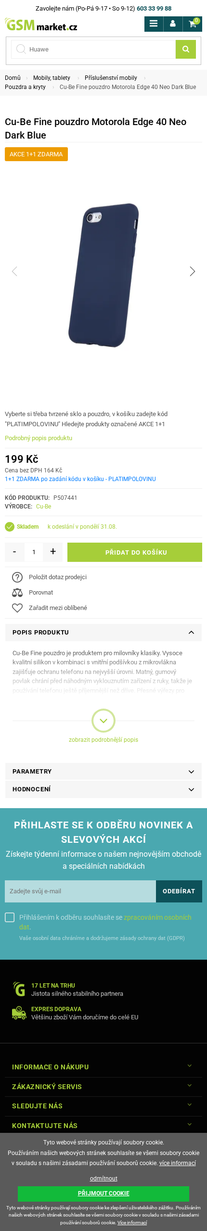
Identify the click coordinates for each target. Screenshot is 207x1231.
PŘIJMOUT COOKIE (103, 1193)
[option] (103, 271)
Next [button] (192, 271)
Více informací (132, 1222)
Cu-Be (43, 506)
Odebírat (179, 891)
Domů (13, 78)
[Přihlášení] (173, 24)
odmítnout (103, 1178)
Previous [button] (14, 271)
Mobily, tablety (51, 78)
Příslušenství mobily (111, 78)
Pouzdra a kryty (25, 87)
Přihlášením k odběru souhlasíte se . (105, 922)
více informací (177, 1163)
